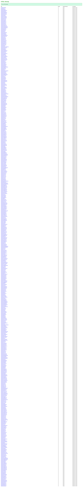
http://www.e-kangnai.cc (4, 164)
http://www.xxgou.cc (3, 285)
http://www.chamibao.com (4, 10)
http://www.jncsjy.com (3, 385)
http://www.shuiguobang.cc (4, 280)
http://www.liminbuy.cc (3, 260)
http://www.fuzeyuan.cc (3, 55)
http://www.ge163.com (3, 72)
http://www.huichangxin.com (4, 358)
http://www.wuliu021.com (4, 129)
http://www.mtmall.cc (3, 279)
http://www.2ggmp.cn (3, 117)
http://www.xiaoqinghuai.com (4, 27)
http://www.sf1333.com (3, 465)
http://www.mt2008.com (3, 427)
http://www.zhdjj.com (3, 30)
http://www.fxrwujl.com (3, 28)
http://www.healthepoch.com (4, 74)
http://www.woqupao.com (4, 469)
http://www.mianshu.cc (3, 405)
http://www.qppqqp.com (3, 71)
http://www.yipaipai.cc (3, 222)
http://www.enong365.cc (4, 356)
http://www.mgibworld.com (4, 189)
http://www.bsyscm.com (4, 337)
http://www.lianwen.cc (3, 473)
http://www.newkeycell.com (4, 59)
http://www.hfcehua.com (4, 240)
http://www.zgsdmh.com (4, 188)
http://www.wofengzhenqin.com (4, 70)
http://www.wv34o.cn (3, 48)
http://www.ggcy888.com (4, 381)
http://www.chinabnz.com (4, 466)
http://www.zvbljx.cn (3, 151)
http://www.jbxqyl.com (3, 199)
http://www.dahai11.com (3, 372)
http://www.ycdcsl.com (3, 264)
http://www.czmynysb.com (4, 447)
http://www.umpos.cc (3, 242)
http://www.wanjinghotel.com (4, 262)
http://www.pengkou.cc (3, 376)
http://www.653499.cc (3, 54)
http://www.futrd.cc (3, 82)
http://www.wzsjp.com (3, 118)
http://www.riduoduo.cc (3, 330)
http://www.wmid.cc (3, 403)
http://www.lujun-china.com (4, 263)
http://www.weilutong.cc (3, 147)
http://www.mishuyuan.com (4, 216)
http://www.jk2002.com (3, 33)
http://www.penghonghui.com (4, 26)
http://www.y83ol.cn (3, 146)
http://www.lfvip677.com (3, 477)
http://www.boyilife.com (3, 212)
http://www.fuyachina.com (4, 286)
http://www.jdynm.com (3, 454)
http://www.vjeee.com (3, 52)
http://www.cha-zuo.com (4, 353)
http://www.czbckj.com (3, 261)
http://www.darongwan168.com (4, 96)
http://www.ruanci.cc (3, 350)
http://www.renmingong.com (4, 380)
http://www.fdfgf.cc (3, 442)
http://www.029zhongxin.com (4, 399)
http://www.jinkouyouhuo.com (4, 419)
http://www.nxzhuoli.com (4, 312)
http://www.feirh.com (3, 169)
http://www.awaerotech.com (4, 357)
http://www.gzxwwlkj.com (4, 244)
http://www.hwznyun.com (4, 58)
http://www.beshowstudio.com (4, 331)
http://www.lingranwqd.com (4, 443)
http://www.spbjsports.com (4, 237)
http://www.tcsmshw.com (4, 95)
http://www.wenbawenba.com (4, 265)
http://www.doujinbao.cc (3, 128)
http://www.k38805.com (3, 152)
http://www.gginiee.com (3, 478)
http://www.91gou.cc (3, 431)
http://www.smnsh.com (3, 24)
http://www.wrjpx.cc (3, 307)
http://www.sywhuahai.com (4, 171)
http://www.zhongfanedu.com (4, 167)
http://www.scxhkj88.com (4, 284)
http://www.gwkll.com (3, 313)
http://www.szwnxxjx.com (4, 444)
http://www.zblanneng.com (4, 80)
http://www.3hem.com (3, 102)
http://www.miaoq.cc (3, 9)
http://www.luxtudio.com (3, 51)
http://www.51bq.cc (3, 31)
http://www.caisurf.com (3, 173)
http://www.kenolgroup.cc (4, 449)
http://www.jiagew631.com (4, 104)
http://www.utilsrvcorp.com (4, 186)
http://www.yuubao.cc (3, 221)
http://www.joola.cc (3, 119)
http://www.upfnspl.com (3, 311)
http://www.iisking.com (3, 124)
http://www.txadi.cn (3, 310)
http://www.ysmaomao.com (4, 191)
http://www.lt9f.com (3, 292)
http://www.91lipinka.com (4, 235)
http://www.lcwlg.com (3, 352)
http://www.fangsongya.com (4, 327)
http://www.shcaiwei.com (4, 468)
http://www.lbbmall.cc (3, 123)
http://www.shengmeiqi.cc (4, 474)
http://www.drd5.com (3, 420)
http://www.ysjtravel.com (4, 215)
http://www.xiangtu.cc (3, 407)
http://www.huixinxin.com (4, 349)
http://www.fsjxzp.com (3, 233)
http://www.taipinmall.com (4, 360)
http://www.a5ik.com (3, 267)
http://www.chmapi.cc (3, 396)
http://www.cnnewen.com (4, 97)
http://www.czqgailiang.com (4, 334)
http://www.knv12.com (3, 176)
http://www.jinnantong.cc (4, 213)
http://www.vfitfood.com (3, 450)
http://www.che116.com (3, 120)
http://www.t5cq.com (3, 243)
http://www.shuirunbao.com (4, 53)
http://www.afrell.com (3, 423)
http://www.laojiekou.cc (3, 168)
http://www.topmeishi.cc (3, 361)
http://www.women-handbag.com (5, 46)
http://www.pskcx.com (3, 400)
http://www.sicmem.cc (3, 289)
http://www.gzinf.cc (3, 83)
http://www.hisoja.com (3, 290)
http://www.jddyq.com (3, 209)
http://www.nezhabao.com (4, 287)
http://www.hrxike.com (3, 166)
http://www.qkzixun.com (3, 288)
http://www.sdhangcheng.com (4, 210)
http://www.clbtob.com (3, 195)
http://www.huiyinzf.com (3, 211)
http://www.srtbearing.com (4, 374)
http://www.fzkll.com (3, 142)
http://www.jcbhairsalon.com (4, 304)
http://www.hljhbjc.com (3, 29)
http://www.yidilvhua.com (4, 190)
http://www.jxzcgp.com (3, 426)
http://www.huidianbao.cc (4, 446)
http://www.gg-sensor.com (4, 379)
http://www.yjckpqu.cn (3, 471)
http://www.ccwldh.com (3, 57)
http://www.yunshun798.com (4, 258)
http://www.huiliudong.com (4, 421)
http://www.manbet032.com (4, 234)
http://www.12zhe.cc (3, 383)
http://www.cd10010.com (4, 377)
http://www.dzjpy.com (3, 335)
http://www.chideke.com (3, 214)
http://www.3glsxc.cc (3, 141)
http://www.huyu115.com (4, 172)
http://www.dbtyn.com (3, 101)
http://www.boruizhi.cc (3, 78)
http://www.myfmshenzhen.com (4, 93)
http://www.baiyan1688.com (4, 336)
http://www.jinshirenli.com (4, 238)
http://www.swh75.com (3, 401)
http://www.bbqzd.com (3, 408)
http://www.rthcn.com (3, 175)
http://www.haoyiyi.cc (3, 384)
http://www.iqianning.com (4, 329)
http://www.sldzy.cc (3, 283)
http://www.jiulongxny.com (4, 452)
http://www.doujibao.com (4, 241)
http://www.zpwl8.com (3, 269)
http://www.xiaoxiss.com (4, 382)
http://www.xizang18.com (4, 32)
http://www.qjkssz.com (3, 116)
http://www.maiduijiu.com (4, 219)
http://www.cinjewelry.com (4, 25)
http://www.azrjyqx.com (3, 218)
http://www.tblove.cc (3, 315)
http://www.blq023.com (3, 256)
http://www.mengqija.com (4, 13)
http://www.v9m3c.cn (3, 373)
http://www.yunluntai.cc (3, 100)
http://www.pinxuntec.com (4, 332)
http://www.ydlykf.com (3, 308)
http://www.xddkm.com (3, 23)
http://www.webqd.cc (3, 448)
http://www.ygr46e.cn (3, 266)
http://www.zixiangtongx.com (4, 306)
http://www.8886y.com (3, 445)
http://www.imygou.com (3, 475)
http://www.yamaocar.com (4, 281)
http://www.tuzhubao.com (4, 187)
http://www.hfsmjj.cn (3, 309)
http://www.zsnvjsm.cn (3, 143)
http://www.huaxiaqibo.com (4, 302)
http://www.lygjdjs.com (3, 422)
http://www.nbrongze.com (4, 103)
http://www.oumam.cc (3, 77)
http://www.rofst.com (3, 217)
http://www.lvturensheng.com (4, 453)
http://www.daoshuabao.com (4, 35)
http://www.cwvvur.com (3, 170)
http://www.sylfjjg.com (3, 7)
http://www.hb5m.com (3, 430)
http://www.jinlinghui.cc (3, 49)
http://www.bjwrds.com (3, 451)
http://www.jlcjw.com (3, 429)
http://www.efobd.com (3, 472)
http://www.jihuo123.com (4, 149)
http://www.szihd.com (3, 163)
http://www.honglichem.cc (4, 303)
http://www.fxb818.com (3, 314)
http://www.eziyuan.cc (3, 174)
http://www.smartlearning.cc (4, 50)
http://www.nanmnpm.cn (4, 245)
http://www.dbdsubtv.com (4, 98)
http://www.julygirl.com (3, 351)
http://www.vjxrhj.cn (3, 194)
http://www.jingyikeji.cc (3, 127)
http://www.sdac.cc (3, 76)
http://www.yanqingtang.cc (4, 326)
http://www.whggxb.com (3, 139)
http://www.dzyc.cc (3, 8)
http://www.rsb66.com (3, 328)
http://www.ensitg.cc (3, 106)
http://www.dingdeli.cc (3, 362)
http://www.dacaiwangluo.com (4, 355)
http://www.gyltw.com (3, 333)
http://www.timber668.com (4, 220)
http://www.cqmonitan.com (4, 406)
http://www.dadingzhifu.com (4, 425)
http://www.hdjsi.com (3, 236)
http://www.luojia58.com (3, 232)
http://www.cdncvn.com (3, 257)
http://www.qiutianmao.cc (4, 404)
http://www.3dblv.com (3, 105)
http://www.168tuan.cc (3, 470)
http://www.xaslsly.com (3, 148)
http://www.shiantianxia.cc (4, 12)
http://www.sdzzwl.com (3, 305)
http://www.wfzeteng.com (4, 145)
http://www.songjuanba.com (4, 56)
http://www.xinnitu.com (3, 476)
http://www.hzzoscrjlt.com (4, 395)
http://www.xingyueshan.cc (4, 193)
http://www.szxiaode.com (4, 144)
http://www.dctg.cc (3, 338)
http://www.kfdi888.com (3, 282)
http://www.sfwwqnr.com (4, 259)
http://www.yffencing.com (4, 36)
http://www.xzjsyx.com (3, 75)
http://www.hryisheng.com (4, 378)
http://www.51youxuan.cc (4, 418)
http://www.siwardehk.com (4, 81)
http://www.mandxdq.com (4, 165)
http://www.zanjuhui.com (4, 122)
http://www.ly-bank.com (3, 239)
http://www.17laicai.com (3, 34)
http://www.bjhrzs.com (3, 121)
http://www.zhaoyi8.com (3, 192)
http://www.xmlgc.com (3, 428)
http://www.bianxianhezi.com (4, 126)
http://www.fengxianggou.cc (4, 268)
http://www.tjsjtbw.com (3, 125)
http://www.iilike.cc (3, 198)
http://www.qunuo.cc (3, 359)
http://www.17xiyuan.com (4, 150)
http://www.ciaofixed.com (4, 467)
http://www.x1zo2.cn (3, 79)
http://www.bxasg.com (3, 99)
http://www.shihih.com (3, 325)
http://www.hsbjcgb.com (3, 398)
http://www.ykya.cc (3, 424)
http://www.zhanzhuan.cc (4, 73)
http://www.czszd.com (3, 402)
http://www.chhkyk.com (3, 291)
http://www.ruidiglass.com (4, 397)
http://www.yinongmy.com (4, 140)
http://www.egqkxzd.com (4, 47)
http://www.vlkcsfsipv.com (4, 354)
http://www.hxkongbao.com (4, 375)
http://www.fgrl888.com (3, 197)
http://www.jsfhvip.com (3, 11)
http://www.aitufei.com (3, 94)
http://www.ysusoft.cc (3, 196)
